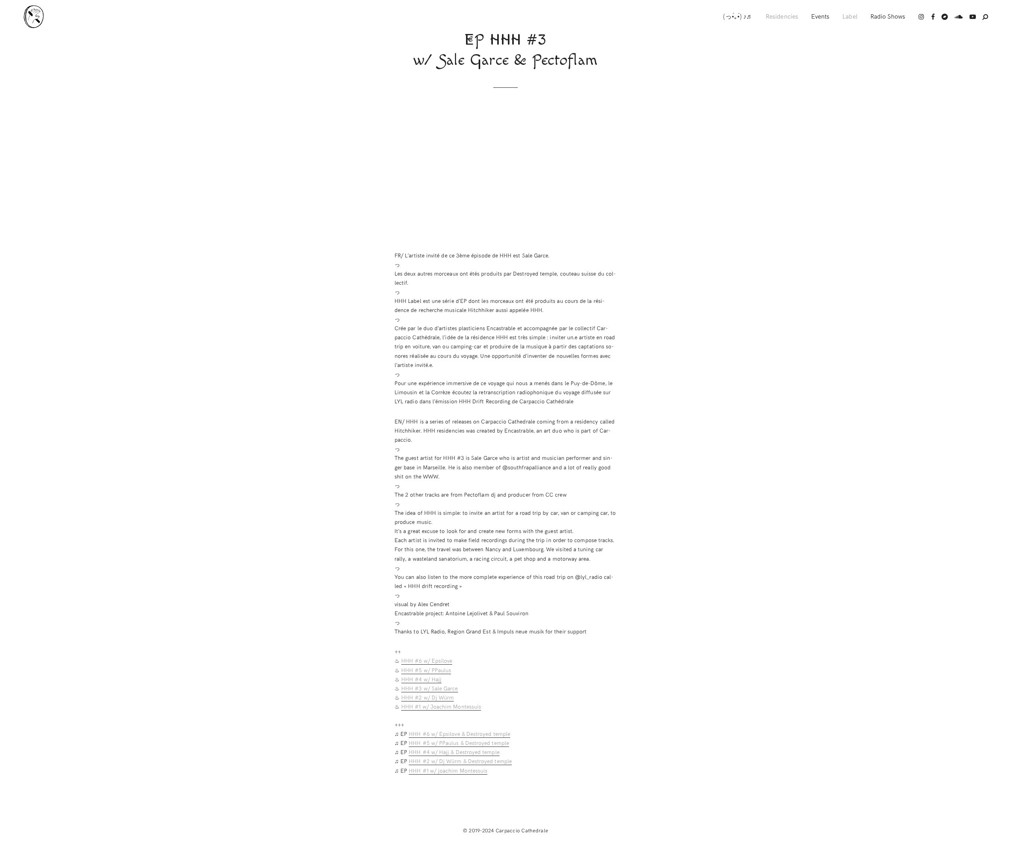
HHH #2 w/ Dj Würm (427, 697)
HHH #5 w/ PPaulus (426, 670)
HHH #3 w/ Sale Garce (429, 688)
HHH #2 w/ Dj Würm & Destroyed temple (460, 761)
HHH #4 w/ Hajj (421, 679)
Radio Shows (888, 15)
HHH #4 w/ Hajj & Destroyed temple (454, 752)
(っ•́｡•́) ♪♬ (738, 15)
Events (820, 15)
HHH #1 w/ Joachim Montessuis (441, 706)
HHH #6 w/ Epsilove (426, 660)
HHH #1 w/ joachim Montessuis (448, 770)
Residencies (782, 15)
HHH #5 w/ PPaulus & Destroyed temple (459, 743)
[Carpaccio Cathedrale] (35, 16)
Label (849, 15)
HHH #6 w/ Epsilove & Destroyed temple (459, 733)
